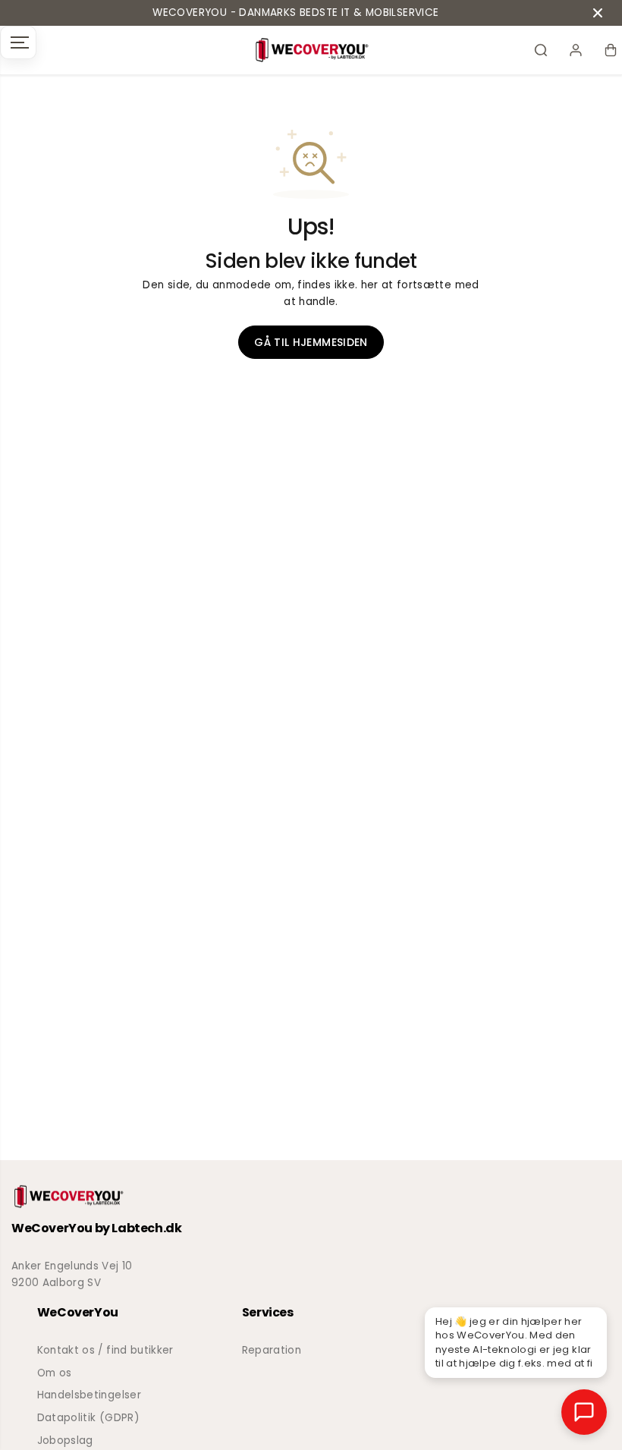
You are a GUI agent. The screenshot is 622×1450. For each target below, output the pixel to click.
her (370, 285)
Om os (54, 1373)
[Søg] (540, 50)
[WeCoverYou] (311, 50)
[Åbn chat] (584, 1412)
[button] (18, 42)
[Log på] (575, 50)
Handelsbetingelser (89, 1395)
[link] (311, 1197)
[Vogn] (610, 50)
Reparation (271, 1350)
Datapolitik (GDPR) (88, 1418)
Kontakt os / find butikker (105, 1350)
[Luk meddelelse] (598, 13)
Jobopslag (65, 1440)
